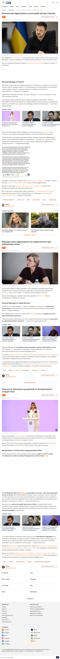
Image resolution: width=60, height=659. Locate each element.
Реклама (4, 613)
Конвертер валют (6, 621)
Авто (31, 573)
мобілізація (34, 370)
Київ (31, 585)
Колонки (36, 6)
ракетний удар (52, 199)
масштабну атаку (17, 58)
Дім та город (5, 579)
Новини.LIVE (42, 296)
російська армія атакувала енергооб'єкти (28, 186)
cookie (11, 657)
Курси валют (5, 619)
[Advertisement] (30, 74)
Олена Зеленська (20, 436)
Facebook (6, 641)
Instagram (7, 638)
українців (22, 493)
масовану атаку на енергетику (35, 181)
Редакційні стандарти (36, 613)
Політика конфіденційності (37, 609)
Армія (17, 6)
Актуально (5, 573)
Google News (36, 632)
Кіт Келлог (43, 370)
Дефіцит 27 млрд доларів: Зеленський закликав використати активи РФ (50, 339)
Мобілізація (33, 591)
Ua (53, 2)
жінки (17, 370)
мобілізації (5, 292)
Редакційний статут (35, 611)
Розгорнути (30, 598)
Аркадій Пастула (10, 377)
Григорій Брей (9, 206)
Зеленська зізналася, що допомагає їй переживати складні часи (9, 124)
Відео (43, 6)
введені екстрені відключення (17, 183)
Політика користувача (36, 607)
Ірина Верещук (25, 370)
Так (57, 657)
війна (4, 561)
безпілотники (21, 199)
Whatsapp (7, 644)
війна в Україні (36, 199)
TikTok (35, 629)
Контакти (4, 611)
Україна (5, 6)
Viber (5, 635)
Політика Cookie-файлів (36, 615)
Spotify (35, 635)
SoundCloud (36, 638)
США (12, 349)
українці (11, 561)
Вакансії (4, 609)
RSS (34, 641)
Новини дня (11, 10)
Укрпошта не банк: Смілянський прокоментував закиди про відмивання (51, 124)
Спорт (30, 6)
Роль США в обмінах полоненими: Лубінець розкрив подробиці (29, 124)
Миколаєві (46, 132)
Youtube (6, 629)
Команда (4, 617)
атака (44, 199)
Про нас (4, 607)
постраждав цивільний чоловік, (43, 191)
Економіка (24, 6)
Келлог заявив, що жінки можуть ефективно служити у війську (37, 354)
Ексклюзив (5, 585)
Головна (4, 10)
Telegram (6, 632)
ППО (28, 199)
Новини (12, 6)
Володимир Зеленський (34, 63)
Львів (3, 591)
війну (46, 456)
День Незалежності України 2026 (42, 561)
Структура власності (7, 615)
